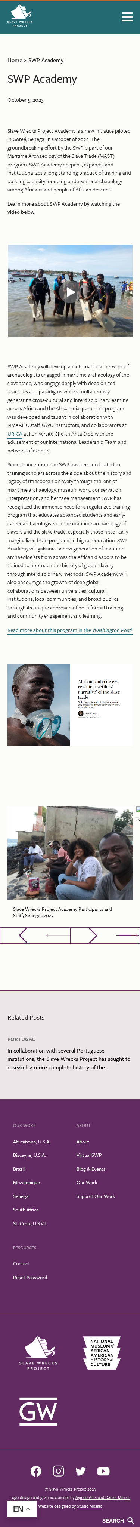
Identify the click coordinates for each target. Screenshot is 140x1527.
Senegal (21, 1196)
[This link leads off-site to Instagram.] (58, 1475)
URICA (14, 433)
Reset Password (30, 1277)
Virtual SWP (89, 1155)
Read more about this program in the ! (70, 630)
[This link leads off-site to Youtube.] (103, 1474)
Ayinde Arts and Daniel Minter (102, 1497)
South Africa (25, 1209)
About (83, 1141)
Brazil (19, 1169)
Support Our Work (96, 1196)
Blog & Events (91, 1169)
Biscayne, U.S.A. (29, 1155)
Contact (21, 1263)
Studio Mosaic (89, 1506)
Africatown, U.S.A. (31, 1141)
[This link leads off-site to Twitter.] (80, 1474)
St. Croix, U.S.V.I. (30, 1223)
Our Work (87, 1182)
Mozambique (26, 1182)
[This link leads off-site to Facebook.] (35, 1475)
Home (14, 60)
